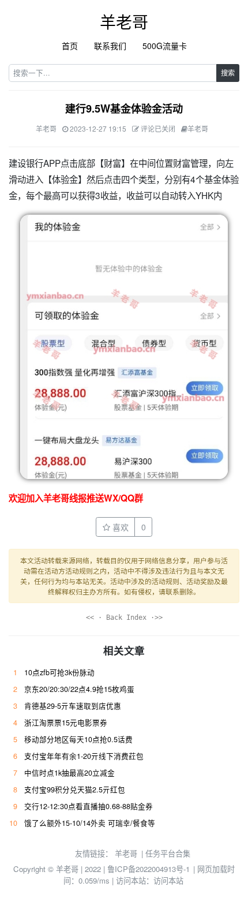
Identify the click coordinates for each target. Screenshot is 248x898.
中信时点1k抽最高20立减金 (69, 773)
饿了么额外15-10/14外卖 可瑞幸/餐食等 (89, 823)
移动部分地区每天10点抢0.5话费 (78, 739)
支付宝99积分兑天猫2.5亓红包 (74, 789)
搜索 (228, 72)
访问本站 (168, 880)
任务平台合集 (167, 853)
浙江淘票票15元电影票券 (65, 722)
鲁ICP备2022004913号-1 (148, 868)
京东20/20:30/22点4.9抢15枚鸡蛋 (79, 689)
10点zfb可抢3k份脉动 (59, 672)
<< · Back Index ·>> (124, 617)
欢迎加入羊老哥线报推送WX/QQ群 (76, 498)
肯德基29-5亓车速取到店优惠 (72, 706)
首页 (70, 45)
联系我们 (110, 45)
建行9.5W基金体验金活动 (124, 108)
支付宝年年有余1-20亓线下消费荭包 (84, 756)
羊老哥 (124, 21)
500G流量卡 (164, 45)
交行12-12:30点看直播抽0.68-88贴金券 (88, 806)
